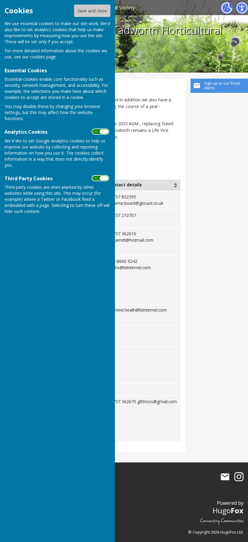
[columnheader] (143, 185)
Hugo (228, 510)
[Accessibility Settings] (242, 8)
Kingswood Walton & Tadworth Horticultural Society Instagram (238, 476)
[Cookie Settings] (227, 8)
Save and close (92, 11)
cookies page (43, 57)
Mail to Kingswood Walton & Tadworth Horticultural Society (225, 476)
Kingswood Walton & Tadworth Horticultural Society (115, 37)
